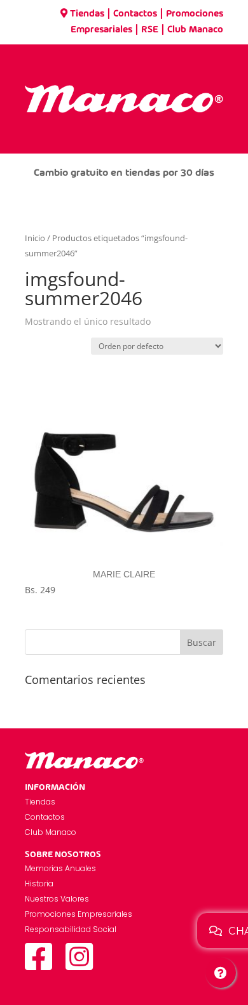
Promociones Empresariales (78, 914)
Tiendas (87, 14)
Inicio (35, 238)
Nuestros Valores (57, 898)
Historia (39, 883)
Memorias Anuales (60, 868)
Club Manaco (195, 29)
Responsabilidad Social (70, 929)
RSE (149, 29)
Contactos (135, 14)
